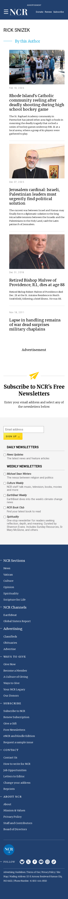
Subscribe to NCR (14, 711)
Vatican (8, 574)
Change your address (16, 782)
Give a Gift (10, 723)
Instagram (47, 862)
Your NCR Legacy (14, 689)
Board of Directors (15, 829)
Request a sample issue (18, 742)
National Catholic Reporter (8, 849)
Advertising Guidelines (14, 872)
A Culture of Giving (15, 676)
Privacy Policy (12, 816)
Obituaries (10, 642)
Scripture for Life (14, 599)
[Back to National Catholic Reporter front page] (19, 12)
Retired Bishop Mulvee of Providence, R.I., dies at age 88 (37, 282)
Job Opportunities (14, 770)
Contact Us (10, 757)
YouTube (41, 862)
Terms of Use (33, 872)
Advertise (9, 649)
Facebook (34, 862)
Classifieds (10, 636)
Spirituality (10, 593)
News (6, 568)
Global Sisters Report (17, 621)
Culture (8, 580)
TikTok (53, 862)
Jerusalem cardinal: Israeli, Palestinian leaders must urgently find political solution (34, 197)
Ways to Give (11, 683)
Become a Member (15, 670)
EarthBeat (10, 615)
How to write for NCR (16, 764)
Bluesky (22, 862)
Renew (48, 12)
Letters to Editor (14, 776)
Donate (39, 12)
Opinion (8, 587)
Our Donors (11, 695)
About (7, 804)
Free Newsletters (14, 729)
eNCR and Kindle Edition (19, 736)
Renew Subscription (16, 717)
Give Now (9, 664)
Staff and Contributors (17, 823)
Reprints (9, 789)
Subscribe (58, 12)
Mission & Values (14, 810)
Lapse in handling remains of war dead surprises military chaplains (35, 325)
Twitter (28, 862)
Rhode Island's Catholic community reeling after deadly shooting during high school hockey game (36, 103)
